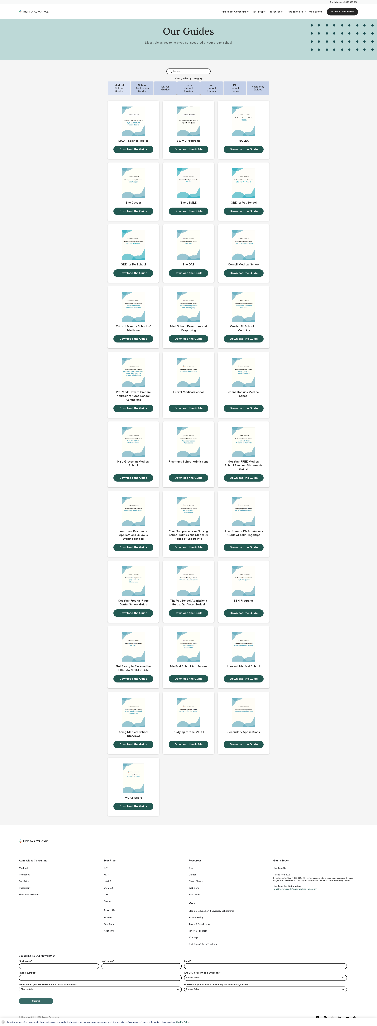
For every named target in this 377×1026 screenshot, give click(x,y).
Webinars (194, 888)
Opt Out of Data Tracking (203, 944)
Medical (23, 868)
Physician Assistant (29, 894)
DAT (106, 868)
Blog (191, 868)
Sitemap (193, 937)
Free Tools (194, 894)
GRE (106, 894)
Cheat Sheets (196, 881)
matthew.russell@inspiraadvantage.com (295, 889)
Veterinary (24, 888)
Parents (108, 917)
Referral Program (198, 931)
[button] (235, 11)
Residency (24, 875)
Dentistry (24, 881)
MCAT (107, 875)
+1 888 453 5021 (350, 2)
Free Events (315, 11)
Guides (192, 875)
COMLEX (109, 888)
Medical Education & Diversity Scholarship (211, 911)
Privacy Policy (196, 917)
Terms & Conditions (199, 924)
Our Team (109, 924)
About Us (109, 931)
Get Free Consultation (342, 12)
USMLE (107, 881)
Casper (107, 901)
